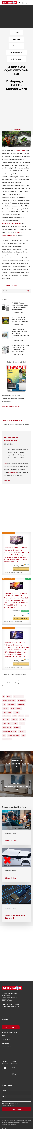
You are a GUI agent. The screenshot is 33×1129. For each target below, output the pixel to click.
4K (3, 697)
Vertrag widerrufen (11, 1027)
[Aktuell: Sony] (16, 865)
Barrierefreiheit (7, 1047)
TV (4, 735)
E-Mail (4, 1097)
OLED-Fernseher (20, 150)
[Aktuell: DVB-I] (16, 827)
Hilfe (3, 1023)
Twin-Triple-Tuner (13, 735)
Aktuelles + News (10, 833)
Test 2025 (22, 731)
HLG (27, 716)
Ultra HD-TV (7, 739)
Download (7, 480)
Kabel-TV (6, 720)
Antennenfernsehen (9, 700)
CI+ (4, 704)
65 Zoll (9, 697)
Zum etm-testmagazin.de (11, 407)
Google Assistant (16, 708)
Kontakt (5, 1019)
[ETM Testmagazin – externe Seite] (16, 393)
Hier (5, 463)
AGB (3, 1036)
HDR (14, 716)
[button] (30, 3)
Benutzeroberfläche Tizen (11, 223)
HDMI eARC (6, 716)
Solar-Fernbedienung (9, 731)
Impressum (6, 1043)
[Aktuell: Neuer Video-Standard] (16, 903)
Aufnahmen (21, 700)
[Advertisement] (16, 110)
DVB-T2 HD (11, 704)
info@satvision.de (13, 1006)
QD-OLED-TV (12, 723)
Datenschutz (6, 1039)
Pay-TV (22, 720)
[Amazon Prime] (26, 566)
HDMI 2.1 (16, 712)
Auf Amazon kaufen (22, 569)
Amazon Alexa (18, 697)
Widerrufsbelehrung (9, 1032)
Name (4, 1090)
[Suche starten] (28, 291)
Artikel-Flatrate (12, 472)
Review (22, 723)
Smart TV (17, 727)
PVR (4, 723)
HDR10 (21, 716)
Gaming (5, 708)
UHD (23, 735)
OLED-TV (14, 720)
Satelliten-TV (7, 727)
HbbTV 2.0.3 (7, 712)
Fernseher (21, 704)
